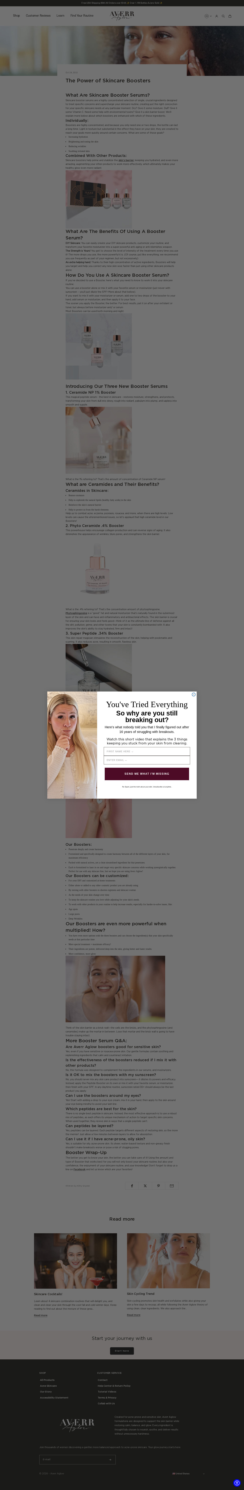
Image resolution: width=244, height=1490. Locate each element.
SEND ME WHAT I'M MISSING (146, 773)
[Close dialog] (193, 694)
